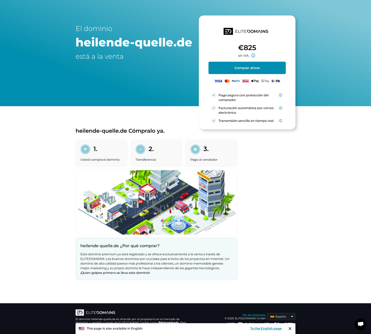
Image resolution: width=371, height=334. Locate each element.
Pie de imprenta (254, 315)
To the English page (266, 328)
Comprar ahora (247, 68)
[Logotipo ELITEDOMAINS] (133, 312)
